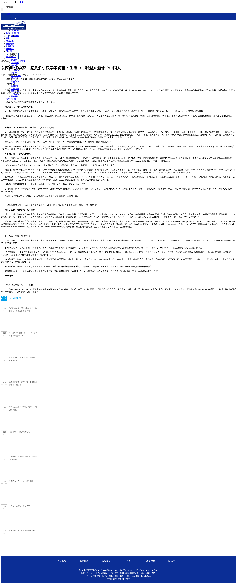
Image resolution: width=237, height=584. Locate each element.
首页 (8, 14)
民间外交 (15, 89)
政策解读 (15, 73)
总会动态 (10, 44)
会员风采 (15, 81)
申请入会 (10, 41)
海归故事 (15, 86)
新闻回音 (15, 96)
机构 (8, 38)
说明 (21, 2)
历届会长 (15, 36)
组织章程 (15, 33)
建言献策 (10, 49)
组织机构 (15, 30)
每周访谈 (21, 61)
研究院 (9, 51)
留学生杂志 (11, 99)
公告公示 (10, 46)
